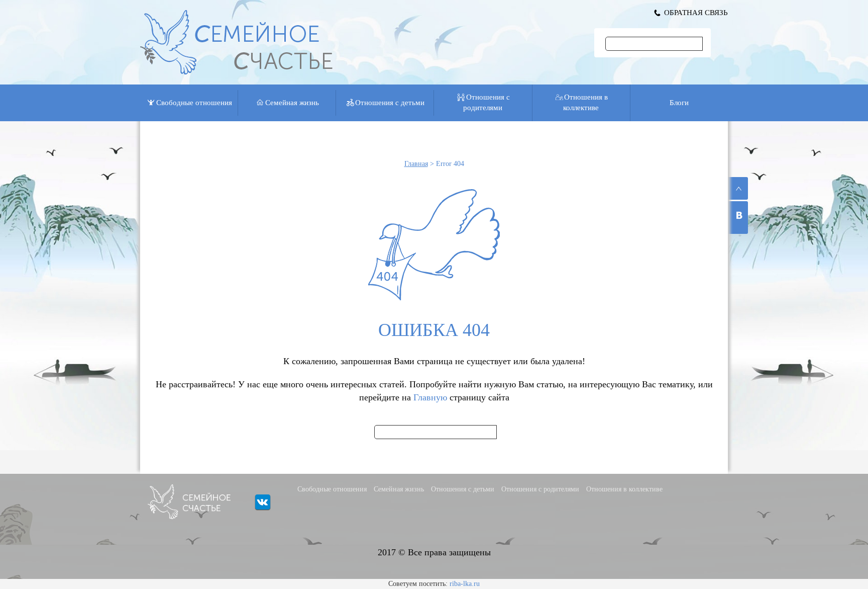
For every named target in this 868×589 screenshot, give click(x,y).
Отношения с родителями (486, 102)
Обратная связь (696, 13)
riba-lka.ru (465, 583)
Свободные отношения (194, 103)
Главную (430, 397)
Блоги (679, 103)
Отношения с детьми (389, 103)
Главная (416, 163)
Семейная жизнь (292, 103)
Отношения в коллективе (585, 102)
